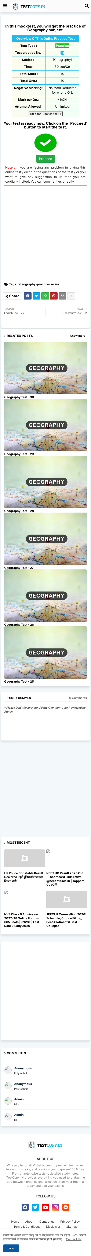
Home (15, 1221)
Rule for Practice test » (45, 113)
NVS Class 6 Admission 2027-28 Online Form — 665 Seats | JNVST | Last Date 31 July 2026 (21, 920)
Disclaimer (53, 1226)
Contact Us (73, 1239)
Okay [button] (11, 1248)
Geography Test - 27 (19, 567)
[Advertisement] (45, 234)
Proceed (45, 159)
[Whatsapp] (45, 296)
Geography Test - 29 (19, 454)
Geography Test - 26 (19, 624)
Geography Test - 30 (19, 397)
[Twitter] (36, 296)
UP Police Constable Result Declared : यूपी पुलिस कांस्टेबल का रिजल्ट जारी (23, 876)
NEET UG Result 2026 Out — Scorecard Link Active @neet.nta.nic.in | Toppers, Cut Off (65, 878)
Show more (77, 335)
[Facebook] (28, 296)
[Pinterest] (54, 296)
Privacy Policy (70, 1221)
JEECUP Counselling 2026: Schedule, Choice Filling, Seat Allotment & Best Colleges (66, 920)
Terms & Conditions (27, 1226)
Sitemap (72, 1226)
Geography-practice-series (39, 284)
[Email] (62, 296)
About (29, 1221)
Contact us (46, 1221)
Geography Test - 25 (19, 681)
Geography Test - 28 (19, 511)
